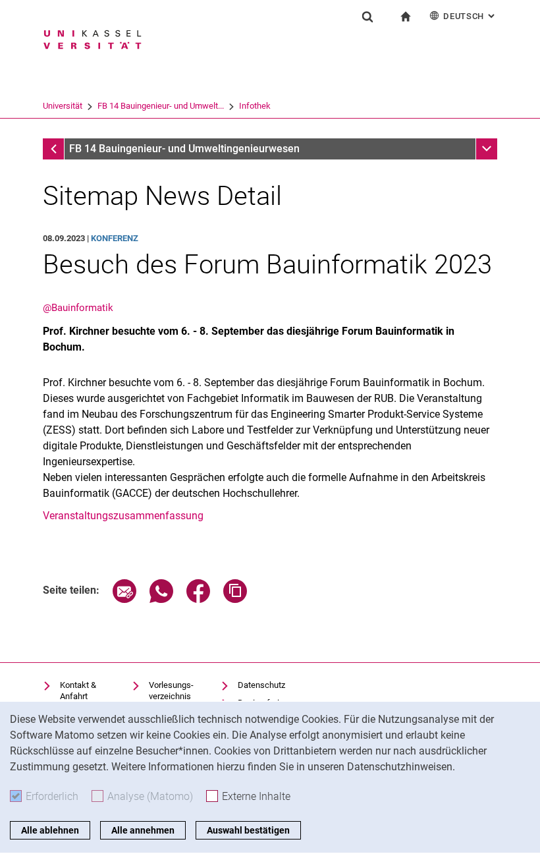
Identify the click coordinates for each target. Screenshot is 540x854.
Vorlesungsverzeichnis (171, 691)
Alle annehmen (143, 830)
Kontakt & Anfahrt (78, 691)
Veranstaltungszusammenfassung (123, 515)
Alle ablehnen (50, 830)
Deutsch (470, 16)
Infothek (255, 106)
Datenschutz (261, 685)
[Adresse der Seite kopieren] (235, 599)
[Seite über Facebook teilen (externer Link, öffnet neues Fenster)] (198, 599)
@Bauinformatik (78, 308)
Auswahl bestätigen (248, 830)
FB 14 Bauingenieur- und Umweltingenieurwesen (184, 148)
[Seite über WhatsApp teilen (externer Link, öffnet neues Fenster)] (161, 599)
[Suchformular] (367, 16)
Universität (62, 106)
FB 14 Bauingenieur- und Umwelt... (160, 106)
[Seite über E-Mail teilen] (124, 599)
